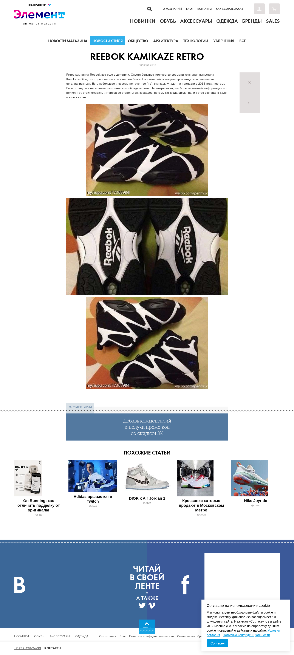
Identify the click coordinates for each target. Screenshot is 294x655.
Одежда (81, 636)
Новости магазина (67, 40)
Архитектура (165, 40)
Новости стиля (108, 40)
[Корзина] (274, 8)
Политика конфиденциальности (151, 636)
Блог (189, 9)
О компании (172, 9)
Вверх (147, 627)
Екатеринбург (38, 5)
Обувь (39, 636)
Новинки (21, 636)
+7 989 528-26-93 (27, 648)
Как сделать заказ (229, 9)
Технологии (195, 40)
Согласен (217, 643)
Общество (138, 40)
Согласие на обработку (193, 636)
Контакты (204, 9)
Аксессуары (60, 636)
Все (242, 40)
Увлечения (223, 40)
